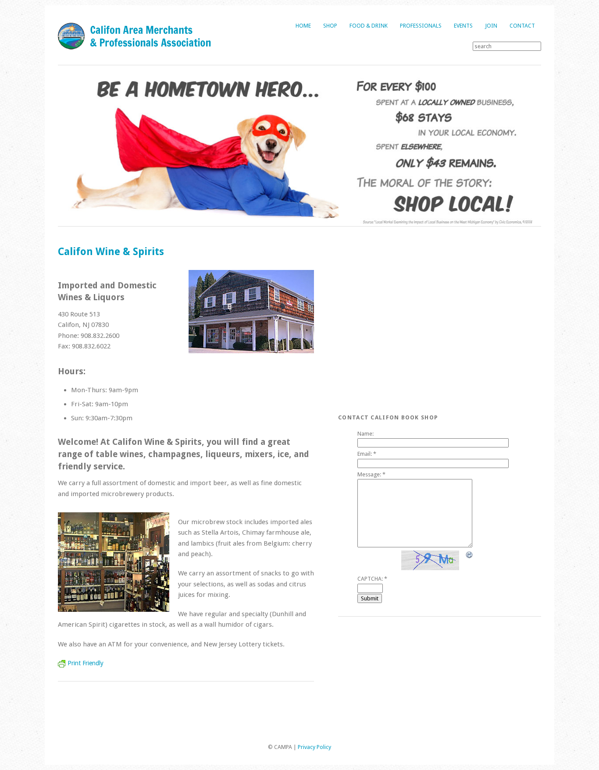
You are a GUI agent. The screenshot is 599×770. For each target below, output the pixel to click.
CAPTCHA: (372, 578)
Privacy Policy (314, 747)
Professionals (421, 25)
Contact (522, 25)
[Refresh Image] (469, 554)
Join (491, 25)
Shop (330, 25)
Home (303, 25)
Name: (365, 433)
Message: (371, 474)
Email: (366, 454)
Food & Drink (368, 25)
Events (463, 25)
